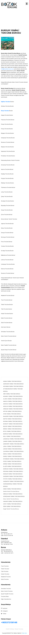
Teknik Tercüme (5, 568)
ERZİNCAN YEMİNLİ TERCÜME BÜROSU (13, 469)
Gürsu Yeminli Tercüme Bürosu (11, 499)
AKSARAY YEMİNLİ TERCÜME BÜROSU (13, 396)
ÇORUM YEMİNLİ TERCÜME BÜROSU (12, 449)
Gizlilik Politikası (10, 629)
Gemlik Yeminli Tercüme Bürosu (11, 491)
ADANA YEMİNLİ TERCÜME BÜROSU (12, 381)
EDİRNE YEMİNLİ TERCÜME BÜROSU (12, 464)
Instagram (5, 611)
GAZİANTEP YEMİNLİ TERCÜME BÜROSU (13, 481)
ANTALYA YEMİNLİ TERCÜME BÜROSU (12, 406)
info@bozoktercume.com (7, 69)
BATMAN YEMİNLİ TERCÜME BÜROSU (12, 421)
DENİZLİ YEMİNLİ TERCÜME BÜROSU (12, 456)
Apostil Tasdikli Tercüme (7, 593)
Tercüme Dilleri (5, 596)
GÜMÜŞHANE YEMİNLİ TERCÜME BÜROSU (14, 496)
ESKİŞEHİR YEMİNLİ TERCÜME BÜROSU (13, 476)
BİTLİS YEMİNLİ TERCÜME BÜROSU (12, 431)
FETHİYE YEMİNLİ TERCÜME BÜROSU (12, 479)
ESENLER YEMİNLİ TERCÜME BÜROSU (12, 474)
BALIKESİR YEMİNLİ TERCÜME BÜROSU (13, 416)
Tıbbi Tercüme (4, 571)
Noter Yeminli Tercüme (7, 591)
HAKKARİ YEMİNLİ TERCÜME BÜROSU (12, 501)
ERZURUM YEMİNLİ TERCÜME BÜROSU (13, 471)
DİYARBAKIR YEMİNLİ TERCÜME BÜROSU (13, 459)
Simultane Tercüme (6, 588)
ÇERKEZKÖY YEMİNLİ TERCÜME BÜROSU (13, 444)
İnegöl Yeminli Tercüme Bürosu (11, 509)
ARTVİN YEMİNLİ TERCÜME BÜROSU (12, 411)
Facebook (4, 608)
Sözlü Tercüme (5, 579)
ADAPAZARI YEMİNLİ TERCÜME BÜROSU (13, 384)
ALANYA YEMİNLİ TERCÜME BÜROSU (12, 399)
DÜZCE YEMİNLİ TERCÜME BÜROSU (12, 461)
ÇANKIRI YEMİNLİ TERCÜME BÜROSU (12, 441)
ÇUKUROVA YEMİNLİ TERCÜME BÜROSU (13, 451)
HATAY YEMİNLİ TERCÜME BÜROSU (12, 504)
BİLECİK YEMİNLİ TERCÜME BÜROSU (12, 426)
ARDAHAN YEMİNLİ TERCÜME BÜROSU (13, 409)
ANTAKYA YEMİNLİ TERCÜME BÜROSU (13, 404)
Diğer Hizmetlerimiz (6, 599)
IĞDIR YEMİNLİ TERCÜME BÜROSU (12, 506)
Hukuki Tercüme (5, 574)
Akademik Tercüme (6, 576)
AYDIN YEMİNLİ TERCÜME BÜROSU (12, 414)
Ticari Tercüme (5, 566)
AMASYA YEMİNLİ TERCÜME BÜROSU (12, 401)
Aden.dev (24, 633)
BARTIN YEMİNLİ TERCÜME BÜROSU (12, 419)
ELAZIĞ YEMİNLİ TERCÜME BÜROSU (12, 466)
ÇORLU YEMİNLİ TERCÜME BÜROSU (12, 446)
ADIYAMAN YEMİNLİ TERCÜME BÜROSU (13, 386)
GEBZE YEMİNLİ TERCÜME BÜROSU (12, 489)
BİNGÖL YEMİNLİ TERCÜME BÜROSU (12, 429)
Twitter (4, 613)
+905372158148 (9, 622)
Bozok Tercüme (19, 629)
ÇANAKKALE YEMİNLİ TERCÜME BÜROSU (13, 439)
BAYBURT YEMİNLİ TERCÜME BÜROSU (13, 424)
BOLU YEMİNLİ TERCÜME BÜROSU (12, 436)
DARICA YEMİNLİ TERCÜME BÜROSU (12, 454)
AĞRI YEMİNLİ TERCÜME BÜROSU (11, 394)
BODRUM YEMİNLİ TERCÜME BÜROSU (12, 434)
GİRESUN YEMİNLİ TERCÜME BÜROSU (12, 494)
